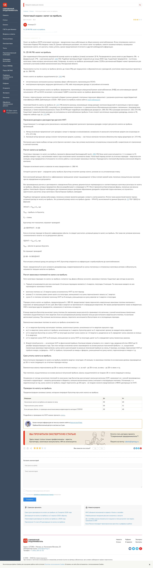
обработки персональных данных (43, 494)
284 (56, 59)
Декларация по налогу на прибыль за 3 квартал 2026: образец (46, 516)
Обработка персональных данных (8, 104)
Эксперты (6, 93)
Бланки (5, 25)
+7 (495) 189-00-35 (37, 550)
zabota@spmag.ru (132, 442)
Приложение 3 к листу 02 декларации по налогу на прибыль (45, 522)
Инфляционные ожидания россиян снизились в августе (104, 516)
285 (94, 154)
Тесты (5, 48)
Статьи (5, 20)
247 (58, 105)
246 (60, 76)
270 (45, 114)
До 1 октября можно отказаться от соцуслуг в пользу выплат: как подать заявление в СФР (110, 519)
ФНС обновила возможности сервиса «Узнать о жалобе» (104, 512)
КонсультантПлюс (76, 423)
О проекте (6, 88)
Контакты (6, 98)
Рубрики (6, 83)
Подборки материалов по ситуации (8, 77)
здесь (63, 415)
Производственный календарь (9, 54)
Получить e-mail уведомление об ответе (38, 491)
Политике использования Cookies (54, 564)
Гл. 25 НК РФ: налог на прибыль (34, 29)
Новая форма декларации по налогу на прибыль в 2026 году (45, 519)
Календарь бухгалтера (7, 60)
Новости (5, 15)
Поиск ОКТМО (8, 70)
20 (128, 199)
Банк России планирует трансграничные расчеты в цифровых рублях (109, 524)
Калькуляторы (8, 39)
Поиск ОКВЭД (7, 66)
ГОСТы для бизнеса (9, 29)
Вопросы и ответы (9, 34)
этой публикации (94, 100)
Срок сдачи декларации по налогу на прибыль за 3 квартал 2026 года (48, 512)
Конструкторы (8, 43)
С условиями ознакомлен (43, 494)
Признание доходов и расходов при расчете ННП (40, 32)
